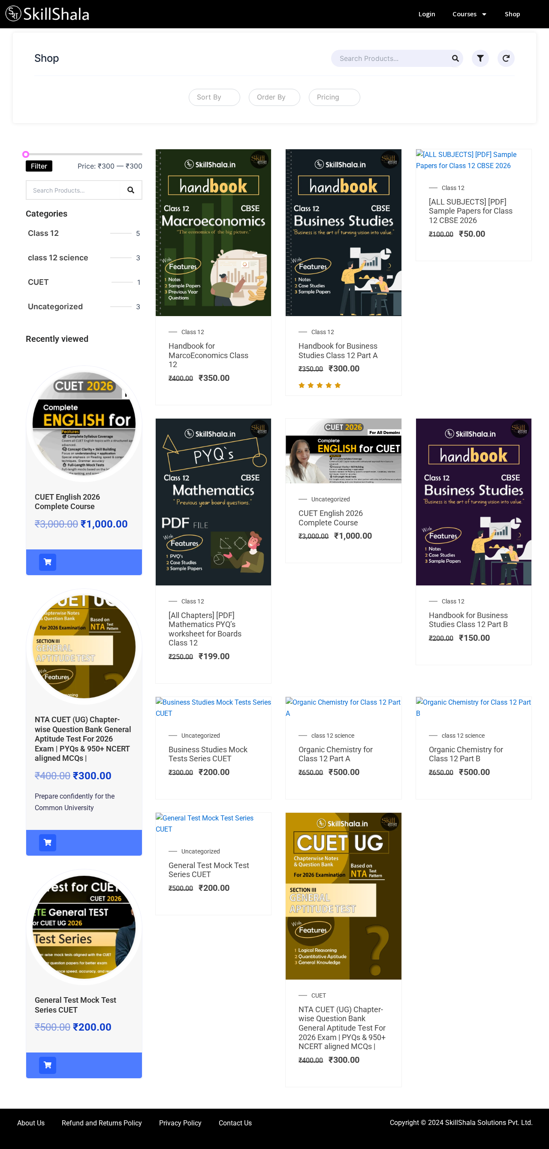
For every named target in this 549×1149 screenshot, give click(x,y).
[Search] (455, 58)
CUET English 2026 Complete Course (67, 501)
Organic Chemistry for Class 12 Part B (466, 754)
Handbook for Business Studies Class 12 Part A (338, 350)
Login (427, 14)
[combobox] (214, 97)
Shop (512, 14)
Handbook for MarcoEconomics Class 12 (208, 355)
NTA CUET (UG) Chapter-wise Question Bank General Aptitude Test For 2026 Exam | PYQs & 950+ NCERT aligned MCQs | (83, 739)
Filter (39, 166)
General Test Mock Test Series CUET (75, 1004)
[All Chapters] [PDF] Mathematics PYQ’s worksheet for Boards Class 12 (205, 629)
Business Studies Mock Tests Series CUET (208, 754)
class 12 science (58, 257)
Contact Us (235, 1123)
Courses (464, 14)
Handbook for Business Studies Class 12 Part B (468, 620)
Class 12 (43, 233)
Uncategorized (55, 306)
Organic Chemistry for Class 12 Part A (336, 754)
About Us (31, 1123)
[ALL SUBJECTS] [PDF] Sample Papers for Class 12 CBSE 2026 (471, 211)
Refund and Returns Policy (102, 1123)
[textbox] (207, 97)
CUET (38, 281)
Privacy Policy (180, 1123)
